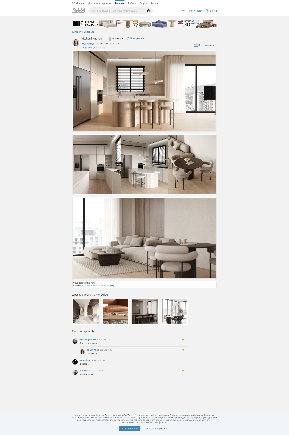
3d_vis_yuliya (88, 44)
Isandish (83, 370)
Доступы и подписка (100, 3)
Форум (144, 3)
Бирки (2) (116, 39)
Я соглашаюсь (130, 428)
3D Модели (78, 3)
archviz (90, 48)
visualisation (99, 48)
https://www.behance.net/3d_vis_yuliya (98, 285)
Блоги (154, 3)
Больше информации (156, 428)
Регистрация (196, 10)
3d (83, 48)
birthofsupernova (87, 339)
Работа (132, 3)
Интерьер (89, 32)
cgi (85, 48)
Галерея (119, 3)
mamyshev (84, 360)
